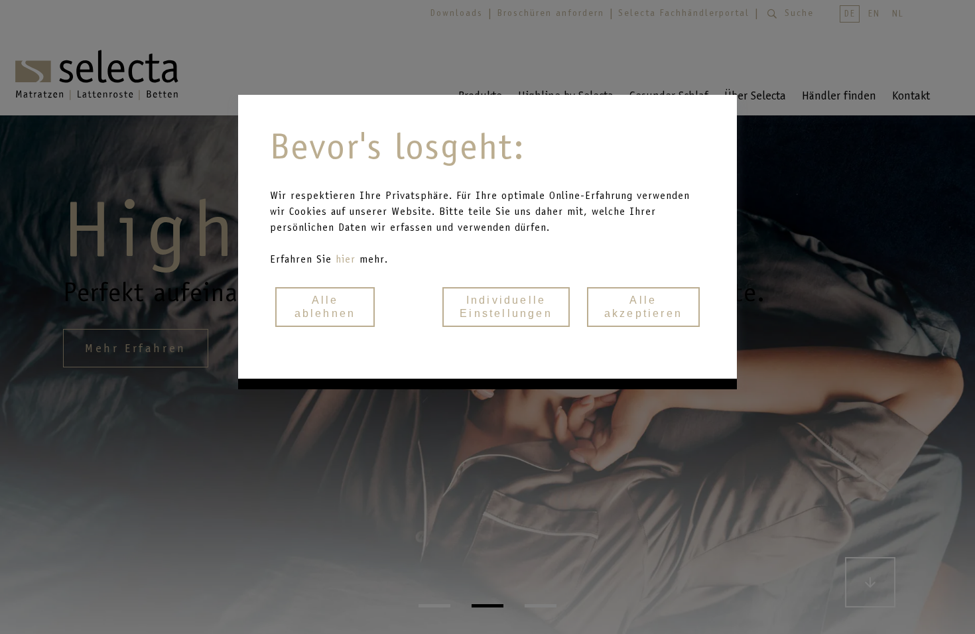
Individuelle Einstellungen (506, 306)
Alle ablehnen (325, 306)
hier (347, 259)
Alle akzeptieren (643, 306)
